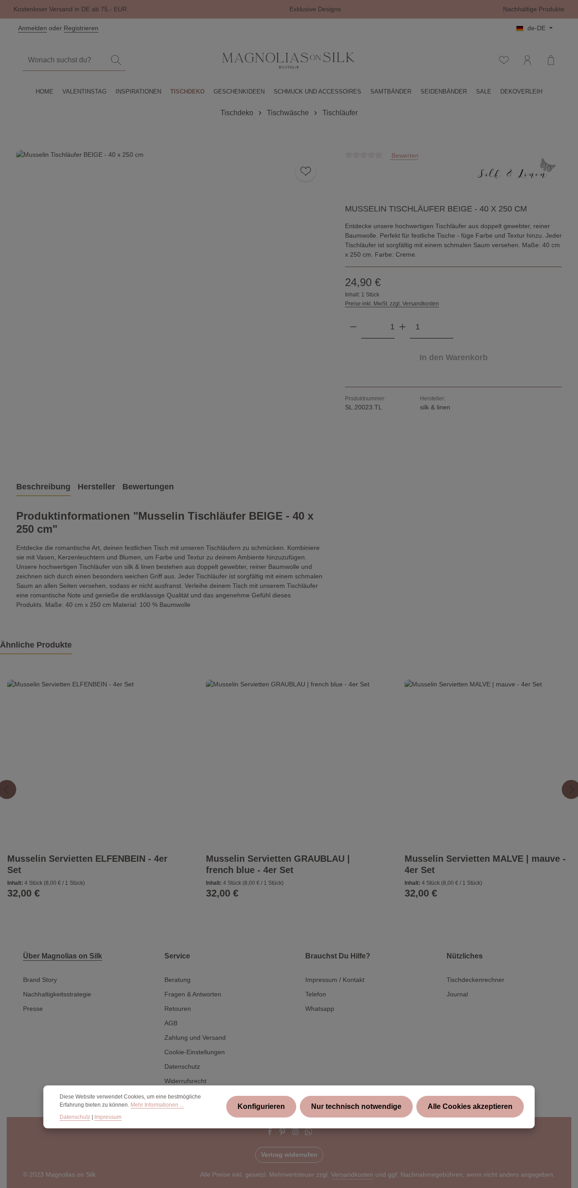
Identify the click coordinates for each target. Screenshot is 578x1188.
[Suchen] (116, 60)
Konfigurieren (261, 1107)
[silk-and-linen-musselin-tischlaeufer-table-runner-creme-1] (171, 305)
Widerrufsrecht (185, 1081)
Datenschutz (182, 1066)
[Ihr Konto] (527, 60)
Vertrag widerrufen (289, 1154)
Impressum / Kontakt (334, 979)
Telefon (315, 994)
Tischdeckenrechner (475, 979)
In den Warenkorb (454, 357)
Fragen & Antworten (192, 994)
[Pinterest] (283, 1132)
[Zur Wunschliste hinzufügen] (305, 171)
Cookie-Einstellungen (194, 1052)
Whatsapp (319, 1008)
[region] (171, 305)
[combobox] (65, 60)
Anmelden (32, 28)
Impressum (107, 1117)
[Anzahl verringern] (353, 326)
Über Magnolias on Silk (62, 956)
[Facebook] (270, 1132)
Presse (33, 1008)
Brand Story (40, 979)
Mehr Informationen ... (157, 1105)
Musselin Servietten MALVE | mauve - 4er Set (485, 864)
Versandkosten (352, 1174)
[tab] (43, 487)
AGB (170, 1023)
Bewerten (404, 155)
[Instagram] (296, 1132)
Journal (457, 994)
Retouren (177, 1008)
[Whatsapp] (308, 1132)
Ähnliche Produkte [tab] (36, 644)
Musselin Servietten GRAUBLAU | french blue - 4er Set (278, 864)
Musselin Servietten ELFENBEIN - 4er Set (87, 864)
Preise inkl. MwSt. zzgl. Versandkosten (392, 304)
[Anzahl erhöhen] (402, 326)
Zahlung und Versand (195, 1037)
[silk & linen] (516, 173)
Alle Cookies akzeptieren (470, 1107)
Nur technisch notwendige (356, 1107)
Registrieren (81, 28)
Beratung (177, 979)
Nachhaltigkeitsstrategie (57, 994)
